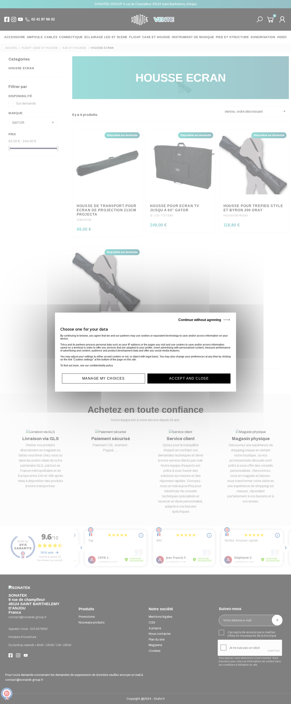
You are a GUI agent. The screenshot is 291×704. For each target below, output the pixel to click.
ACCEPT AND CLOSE (189, 378)
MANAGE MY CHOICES (103, 378)
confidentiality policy (101, 365)
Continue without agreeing (199, 320)
